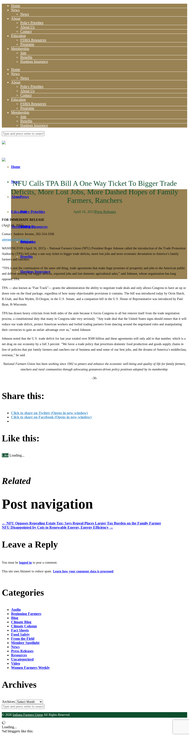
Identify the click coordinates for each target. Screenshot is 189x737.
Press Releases (105, 212)
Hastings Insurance (34, 62)
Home (15, 6)
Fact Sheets (20, 630)
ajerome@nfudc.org (16, 239)
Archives (8, 702)
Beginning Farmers (26, 614)
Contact (26, 31)
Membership (20, 49)
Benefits (26, 57)
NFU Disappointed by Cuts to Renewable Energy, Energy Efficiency (57, 527)
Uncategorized (22, 659)
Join (23, 53)
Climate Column (24, 626)
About (15, 18)
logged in (25, 562)
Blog (14, 618)
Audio (16, 610)
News (15, 10)
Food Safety (20, 634)
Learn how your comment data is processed (83, 571)
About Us (27, 27)
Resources (19, 655)
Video (15, 663)
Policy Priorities (31, 23)
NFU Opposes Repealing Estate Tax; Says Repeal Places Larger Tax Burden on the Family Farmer (81, 523)
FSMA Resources (33, 40)
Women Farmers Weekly (30, 668)
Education (18, 36)
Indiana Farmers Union (28, 715)
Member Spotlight (25, 643)
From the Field (22, 639)
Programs (27, 44)
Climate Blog (21, 622)
